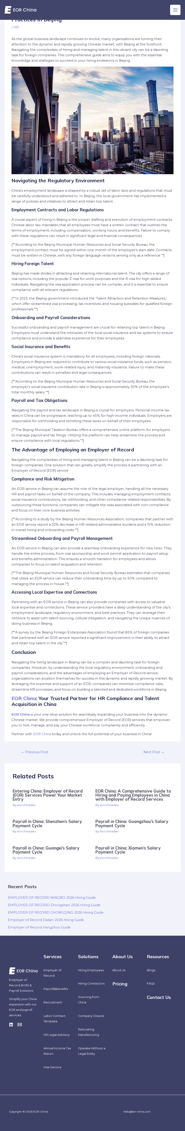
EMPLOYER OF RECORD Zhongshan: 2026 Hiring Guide (54, 905)
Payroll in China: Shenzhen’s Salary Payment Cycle (47, 823)
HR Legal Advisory (57, 1034)
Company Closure (91, 1016)
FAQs (151, 983)
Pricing (119, 984)
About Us (118, 970)
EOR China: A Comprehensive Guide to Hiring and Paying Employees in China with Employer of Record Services (133, 795)
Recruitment (53, 1002)
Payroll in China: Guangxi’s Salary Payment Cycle (46, 850)
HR (16, 27)
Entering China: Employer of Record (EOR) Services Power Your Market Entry (48, 795)
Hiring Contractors (91, 983)
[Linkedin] (11, 1025)
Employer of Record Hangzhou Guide (39, 927)
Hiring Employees (91, 970)
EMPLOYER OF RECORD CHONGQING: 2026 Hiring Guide (56, 912)
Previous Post (34, 752)
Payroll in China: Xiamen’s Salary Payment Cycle (128, 850)
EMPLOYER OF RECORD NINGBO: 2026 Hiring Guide (52, 898)
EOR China (24, 698)
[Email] (20, 1025)
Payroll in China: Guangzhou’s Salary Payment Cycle (131, 823)
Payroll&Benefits (56, 989)
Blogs (151, 970)
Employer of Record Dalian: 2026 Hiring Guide (46, 920)
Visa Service (52, 1067)
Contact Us (159, 997)
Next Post (153, 752)
